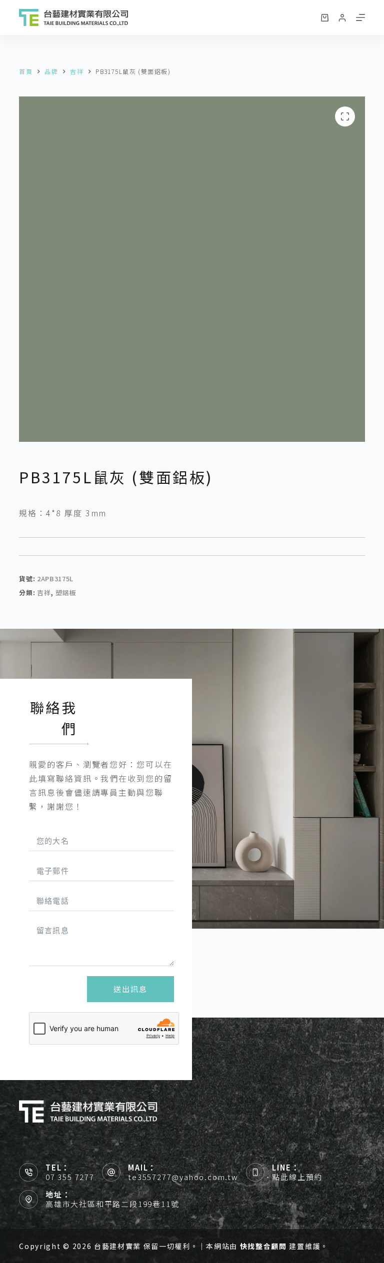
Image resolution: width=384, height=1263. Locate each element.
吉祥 (43, 592)
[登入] (342, 17)
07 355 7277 (70, 1177)
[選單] (360, 17)
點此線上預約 (297, 1177)
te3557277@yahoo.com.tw (183, 1177)
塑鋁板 (66, 592)
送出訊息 (131, 989)
